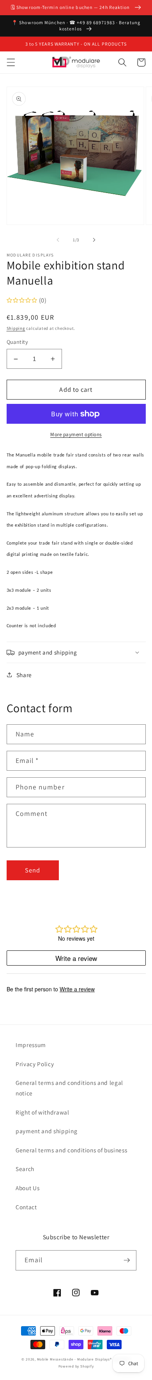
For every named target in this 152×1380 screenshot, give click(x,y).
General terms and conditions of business (71, 1150)
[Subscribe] (126, 1260)
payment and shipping (46, 1131)
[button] (10, 62)
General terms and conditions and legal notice (69, 1088)
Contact (26, 1207)
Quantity (17, 341)
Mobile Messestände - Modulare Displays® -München (84, 1359)
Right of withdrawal (42, 1112)
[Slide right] (94, 239)
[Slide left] (58, 239)
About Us (27, 1188)
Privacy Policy (35, 1064)
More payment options (76, 434)
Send (32, 870)
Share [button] (24, 675)
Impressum (31, 1045)
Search (25, 1169)
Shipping (16, 328)
